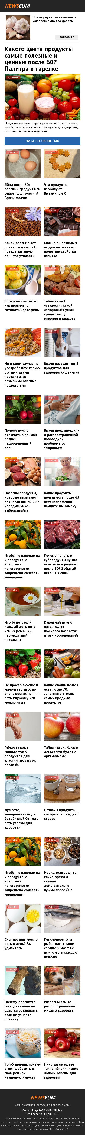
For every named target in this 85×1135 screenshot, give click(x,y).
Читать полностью (42, 141)
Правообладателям (58, 1129)
